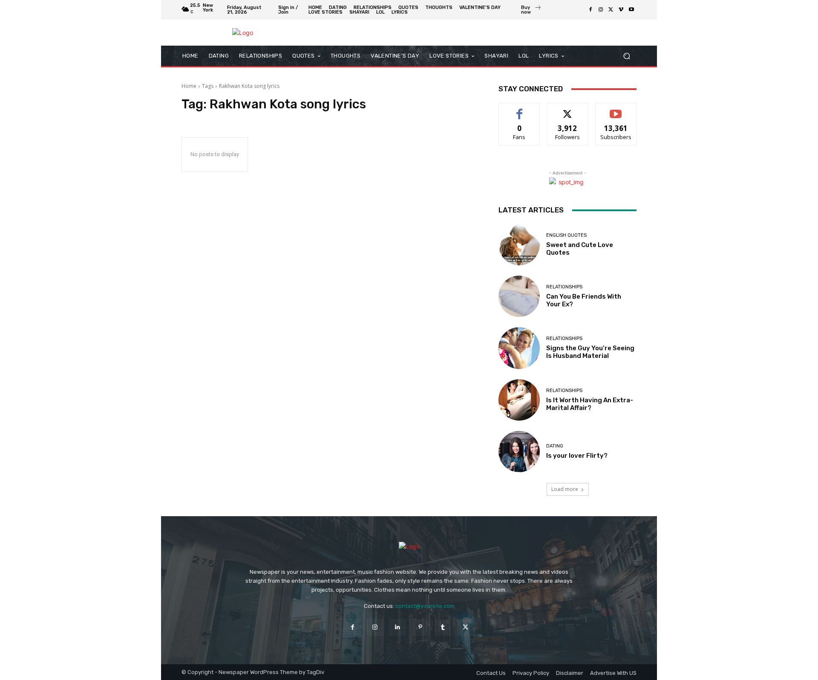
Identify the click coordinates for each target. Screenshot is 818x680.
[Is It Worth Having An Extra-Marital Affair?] (519, 400)
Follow (568, 109)
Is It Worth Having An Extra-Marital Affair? (589, 404)
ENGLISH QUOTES (566, 235)
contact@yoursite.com (425, 606)
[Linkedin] (397, 627)
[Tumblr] (443, 627)
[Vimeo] (621, 10)
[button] (626, 56)
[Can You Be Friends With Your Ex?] (519, 296)
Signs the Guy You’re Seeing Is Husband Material (590, 352)
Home (188, 86)
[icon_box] (531, 10)
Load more (564, 489)
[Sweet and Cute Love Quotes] (519, 244)
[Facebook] (590, 10)
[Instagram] (601, 10)
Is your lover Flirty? (577, 455)
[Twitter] (611, 10)
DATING (554, 446)
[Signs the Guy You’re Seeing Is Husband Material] (519, 348)
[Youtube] (631, 10)
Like (519, 109)
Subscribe (616, 109)
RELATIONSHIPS (564, 287)
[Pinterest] (420, 627)
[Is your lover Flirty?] (519, 451)
